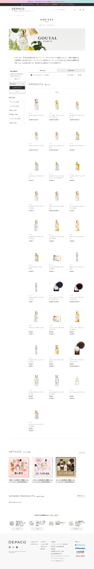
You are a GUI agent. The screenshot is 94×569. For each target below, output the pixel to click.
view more (82, 452)
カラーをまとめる (37, 75)
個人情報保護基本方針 (56, 553)
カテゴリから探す (14, 106)
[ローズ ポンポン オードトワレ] (36, 103)
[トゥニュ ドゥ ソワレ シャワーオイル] (77, 315)
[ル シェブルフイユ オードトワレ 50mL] (57, 380)
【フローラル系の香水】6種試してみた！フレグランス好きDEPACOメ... (42, 481)
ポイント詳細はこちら (17, 528)
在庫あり (47, 75)
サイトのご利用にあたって (57, 560)
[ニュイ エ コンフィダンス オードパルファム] (57, 285)
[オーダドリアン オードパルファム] (77, 103)
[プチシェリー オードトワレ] (36, 133)
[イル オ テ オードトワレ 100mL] (36, 255)
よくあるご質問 (44, 544)
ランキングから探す (15, 118)
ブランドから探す (14, 102)
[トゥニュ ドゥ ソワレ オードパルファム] (77, 285)
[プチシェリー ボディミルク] (36, 315)
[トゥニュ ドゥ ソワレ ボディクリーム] (57, 315)
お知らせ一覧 (34, 541)
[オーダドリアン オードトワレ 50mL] (36, 380)
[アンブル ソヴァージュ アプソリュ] (77, 164)
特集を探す (71, 70)
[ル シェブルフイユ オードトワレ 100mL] (77, 194)
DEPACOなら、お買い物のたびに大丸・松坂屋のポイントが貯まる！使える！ (46, 1)
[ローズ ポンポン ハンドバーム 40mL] (36, 285)
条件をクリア (17, 78)
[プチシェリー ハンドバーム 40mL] (77, 255)
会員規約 (53, 549)
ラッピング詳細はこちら (37, 528)
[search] (75, 9)
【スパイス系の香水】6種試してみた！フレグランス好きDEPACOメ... (66, 481)
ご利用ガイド (44, 541)
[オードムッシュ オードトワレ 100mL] (36, 412)
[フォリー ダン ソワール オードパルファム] (77, 348)
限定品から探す (14, 114)
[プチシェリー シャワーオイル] (77, 224)
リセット (17, 91)
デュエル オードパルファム (76, 145)
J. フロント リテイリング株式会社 (59, 544)
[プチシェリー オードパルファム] (57, 194)
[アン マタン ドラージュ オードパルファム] (57, 103)
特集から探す (13, 123)
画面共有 (43, 549)
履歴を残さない (81, 495)
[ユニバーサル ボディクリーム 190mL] (57, 255)
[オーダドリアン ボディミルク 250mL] (36, 224)
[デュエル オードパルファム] (77, 133)
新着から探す (13, 110)
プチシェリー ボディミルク (36, 327)
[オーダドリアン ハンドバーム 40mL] (36, 348)
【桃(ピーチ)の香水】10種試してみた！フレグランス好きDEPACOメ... (19, 481)
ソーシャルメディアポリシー (58, 558)
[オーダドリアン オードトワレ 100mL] (36, 194)
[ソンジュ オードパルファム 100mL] (57, 348)
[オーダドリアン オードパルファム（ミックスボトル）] (57, 164)
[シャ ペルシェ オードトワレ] (77, 380)
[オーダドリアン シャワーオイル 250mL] (57, 224)
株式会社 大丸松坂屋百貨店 (57, 546)
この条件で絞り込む (17, 87)
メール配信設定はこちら (77, 528)
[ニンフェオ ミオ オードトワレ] (36, 164)
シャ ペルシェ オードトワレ (77, 392)
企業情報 (53, 541)
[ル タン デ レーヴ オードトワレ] (57, 133)
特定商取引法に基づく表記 (57, 551)
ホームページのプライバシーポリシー (60, 556)
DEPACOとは (34, 544)
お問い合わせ (44, 546)
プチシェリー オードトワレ (36, 145)
